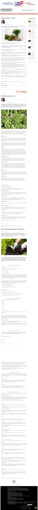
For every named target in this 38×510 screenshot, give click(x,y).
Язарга (24, 91)
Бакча (3, 227)
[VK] (35, 10)
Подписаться (30, 504)
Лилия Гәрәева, (3, 24)
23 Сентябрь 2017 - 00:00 (6, 231)
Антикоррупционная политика (11, 501)
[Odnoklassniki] (36, 10)
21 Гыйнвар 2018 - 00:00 (9, 24)
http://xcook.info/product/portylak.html (8, 220)
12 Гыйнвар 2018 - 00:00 (9, 102)
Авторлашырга (18, 91)
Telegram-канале (16, 81)
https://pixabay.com (5, 78)
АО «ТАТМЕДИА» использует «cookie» (12, 502)
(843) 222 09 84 (28, 506)
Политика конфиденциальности (11, 503)
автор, (2, 231)
